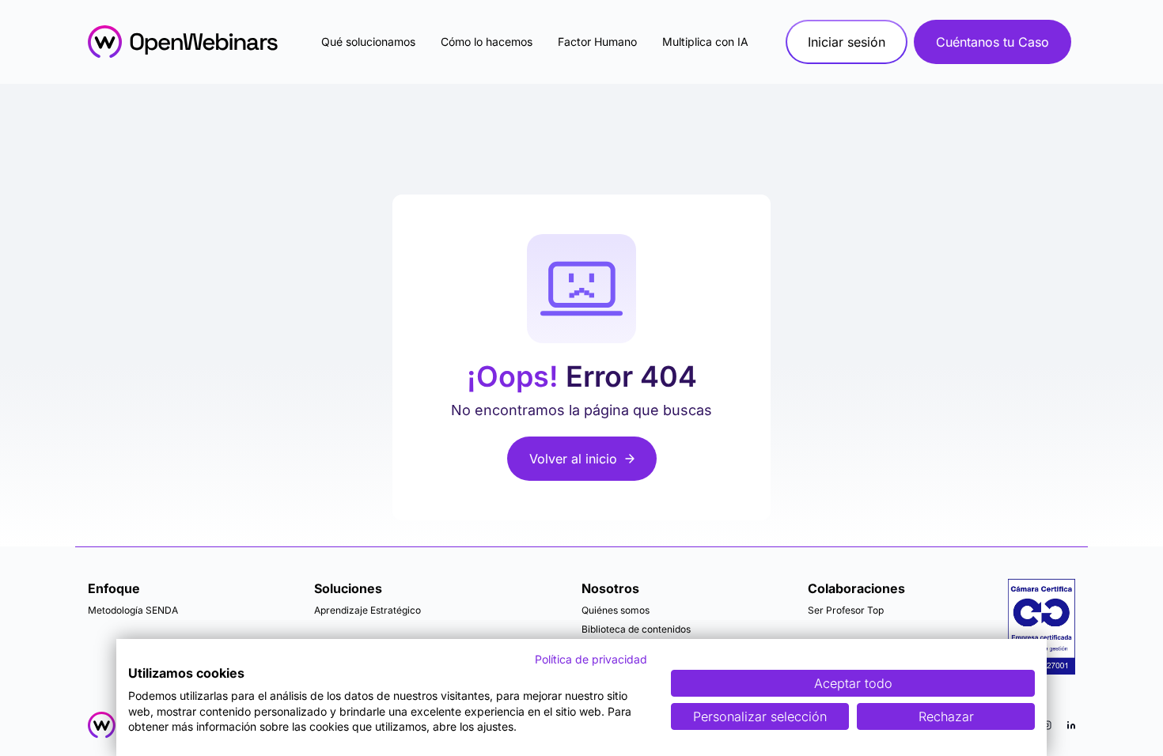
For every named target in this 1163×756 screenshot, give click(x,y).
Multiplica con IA (705, 41)
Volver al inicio (573, 459)
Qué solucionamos (368, 41)
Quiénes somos (616, 610)
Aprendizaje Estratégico (367, 610)
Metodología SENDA (133, 610)
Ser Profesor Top (846, 610)
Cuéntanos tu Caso (992, 42)
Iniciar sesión (846, 42)
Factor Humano (597, 41)
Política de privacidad (591, 659)
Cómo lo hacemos (486, 41)
